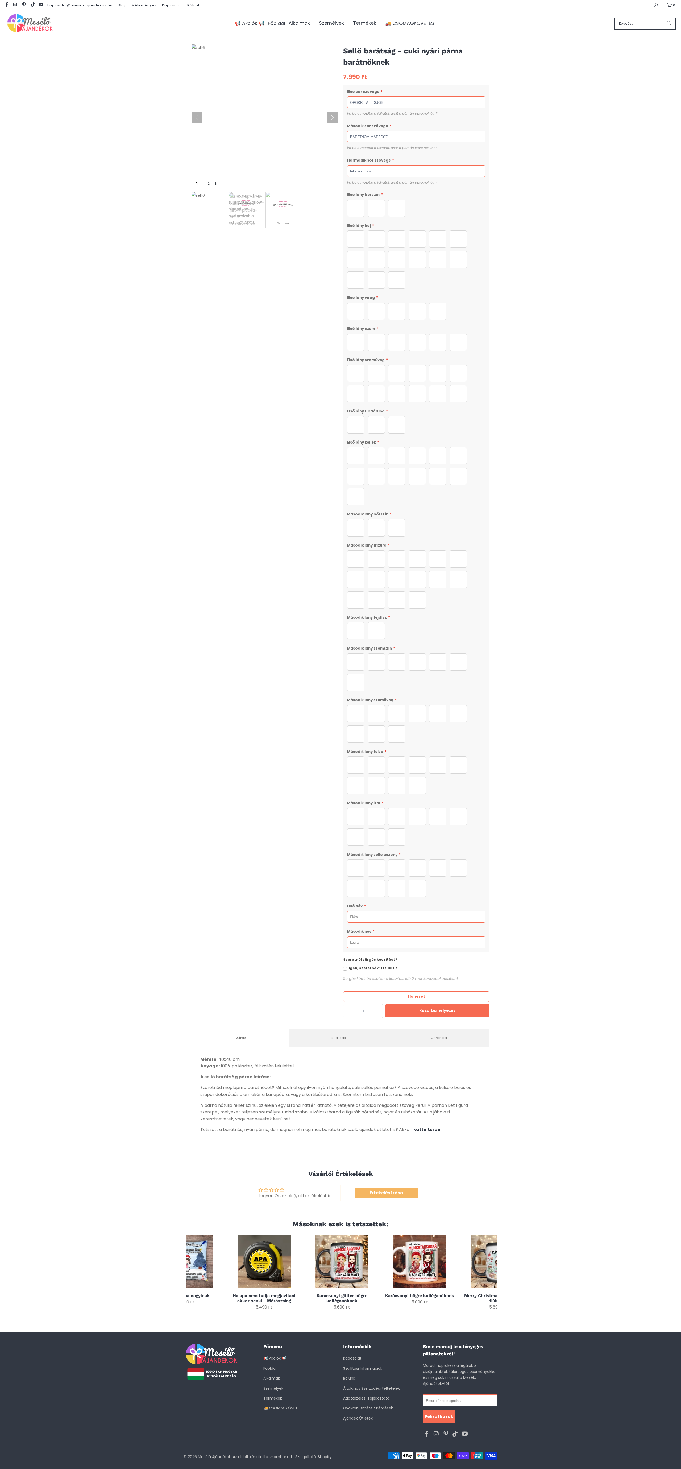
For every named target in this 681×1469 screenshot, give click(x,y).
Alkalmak (271, 1378)
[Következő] (332, 117)
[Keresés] (669, 24)
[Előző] (197, 117)
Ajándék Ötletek (358, 1418)
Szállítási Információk (362, 1368)
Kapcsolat (172, 5)
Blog (122, 5)
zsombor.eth (281, 1456)
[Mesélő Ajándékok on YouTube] (41, 5)
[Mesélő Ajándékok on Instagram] (15, 5)
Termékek (272, 1398)
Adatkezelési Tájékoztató (366, 1398)
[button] (302, 23)
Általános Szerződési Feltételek (371, 1388)
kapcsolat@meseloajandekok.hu (80, 5)
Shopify (325, 1456)
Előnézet (416, 996)
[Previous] (194, 1272)
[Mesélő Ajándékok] (30, 23)
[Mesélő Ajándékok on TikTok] (32, 5)
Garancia (439, 1037)
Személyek (273, 1388)
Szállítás (338, 1037)
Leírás (240, 1038)
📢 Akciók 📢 (274, 1358)
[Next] (490, 1272)
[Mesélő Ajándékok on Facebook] (6, 5)
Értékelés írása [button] (386, 1193)
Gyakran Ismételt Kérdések (368, 1408)
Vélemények (144, 5)
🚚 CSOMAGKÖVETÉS (282, 1408)
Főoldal (269, 1368)
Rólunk (193, 5)
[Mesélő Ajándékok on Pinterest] (23, 5)
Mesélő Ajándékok (214, 1456)
